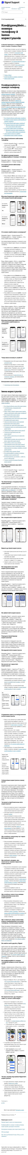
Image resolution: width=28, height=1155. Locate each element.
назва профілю (5, 403)
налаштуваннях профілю (8, 94)
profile (3, 1103)
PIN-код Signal (5, 1132)
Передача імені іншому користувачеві (14, 422)
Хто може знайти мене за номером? (13, 128)
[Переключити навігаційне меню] (24, 2)
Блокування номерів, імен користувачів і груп (13, 1129)
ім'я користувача (20, 65)
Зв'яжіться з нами (13, 1083)
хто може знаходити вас (18, 61)
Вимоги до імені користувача (11, 416)
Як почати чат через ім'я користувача (14, 425)
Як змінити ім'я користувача (11, 420)
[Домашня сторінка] (11, 2)
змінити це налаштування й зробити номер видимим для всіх (12, 102)
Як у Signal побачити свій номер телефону (15, 118)
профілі (10, 814)
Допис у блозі (7, 75)
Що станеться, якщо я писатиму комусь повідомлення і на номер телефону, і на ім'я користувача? (15, 447)
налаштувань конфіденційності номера (14, 913)
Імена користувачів (9, 78)
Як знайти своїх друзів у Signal (12, 451)
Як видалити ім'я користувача (11, 423)
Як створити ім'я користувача (12, 415)
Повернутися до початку (8, 1115)
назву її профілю (13, 911)
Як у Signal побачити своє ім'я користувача (15, 406)
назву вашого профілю (17, 724)
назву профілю (13, 855)
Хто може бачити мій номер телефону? (14, 123)
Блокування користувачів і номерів (13, 135)
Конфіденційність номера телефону (13, 76)
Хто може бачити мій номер (12, 981)
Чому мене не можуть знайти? (12, 133)
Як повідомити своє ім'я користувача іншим (15, 418)
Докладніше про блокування (11, 385)
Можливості (14, 8)
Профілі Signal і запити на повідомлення (11, 1122)
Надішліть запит (20, 1110)
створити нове (8, 362)
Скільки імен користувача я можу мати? (14, 430)
